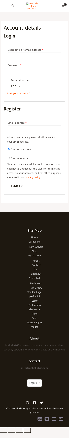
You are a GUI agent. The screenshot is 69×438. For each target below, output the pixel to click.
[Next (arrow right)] (11, 435)
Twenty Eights (34, 322)
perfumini (34, 296)
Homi (35, 314)
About (36, 261)
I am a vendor (19, 158)
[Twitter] (41, 402)
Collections (34, 242)
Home (34, 237)
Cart (36, 269)
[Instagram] (27, 402)
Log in (16, 86)
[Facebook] (34, 402)
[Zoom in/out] (3, 430)
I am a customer (20, 149)
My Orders (36, 288)
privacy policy (33, 177)
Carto (34, 301)
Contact (36, 265)
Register (17, 186)
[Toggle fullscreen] (11, 430)
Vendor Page (34, 292)
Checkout (36, 274)
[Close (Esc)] (27, 430)
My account (34, 255)
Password (20, 65)
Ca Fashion (34, 305)
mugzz (34, 327)
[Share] (19, 430)
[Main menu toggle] (4, 6)
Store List (34, 278)
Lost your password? (18, 93)
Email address (22, 123)
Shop (34, 251)
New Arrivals (36, 247)
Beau (34, 318)
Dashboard (36, 283)
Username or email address (31, 50)
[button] (12, 6)
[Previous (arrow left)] (3, 435)
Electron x (34, 309)
